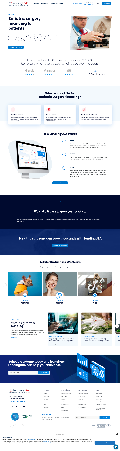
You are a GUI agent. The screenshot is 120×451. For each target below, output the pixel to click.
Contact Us (46, 399)
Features (63, 399)
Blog (45, 404)
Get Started (106, 3)
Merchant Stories (65, 402)
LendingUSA (18, 4)
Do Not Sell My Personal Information (101, 405)
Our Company (47, 396)
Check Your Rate (82, 402)
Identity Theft (99, 399)
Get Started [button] (44, 372)
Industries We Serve (66, 393)
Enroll (62, 407)
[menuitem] (35, 3)
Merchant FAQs (64, 410)
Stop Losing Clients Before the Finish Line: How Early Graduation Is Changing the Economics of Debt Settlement (62, 340)
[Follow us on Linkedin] (13, 406)
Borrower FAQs (82, 407)
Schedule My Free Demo (60, 245)
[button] (117, 434)
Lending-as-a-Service (56, 3)
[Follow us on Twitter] (17, 406)
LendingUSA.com (32, 439)
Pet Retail (25, 303)
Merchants (35, 3)
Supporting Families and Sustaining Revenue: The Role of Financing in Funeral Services (96, 340)
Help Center (47, 407)
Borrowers (44, 3)
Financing (86, 336)
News (45, 402)
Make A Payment (77, 3)
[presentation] (4, 285)
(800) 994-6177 (88, 3)
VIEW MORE (14, 338)
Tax (95, 303)
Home (45, 393)
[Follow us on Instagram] (20, 406)
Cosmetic (60, 303)
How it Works (64, 396)
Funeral (92, 336)
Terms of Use (99, 396)
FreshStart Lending (55, 336)
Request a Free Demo (16, 47)
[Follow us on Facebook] (10, 406)
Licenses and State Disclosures (100, 409)
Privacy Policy (46, 441)
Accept (105, 443)
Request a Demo (65, 404)
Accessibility (98, 402)
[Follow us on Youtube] (24, 406)
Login (97, 3)
